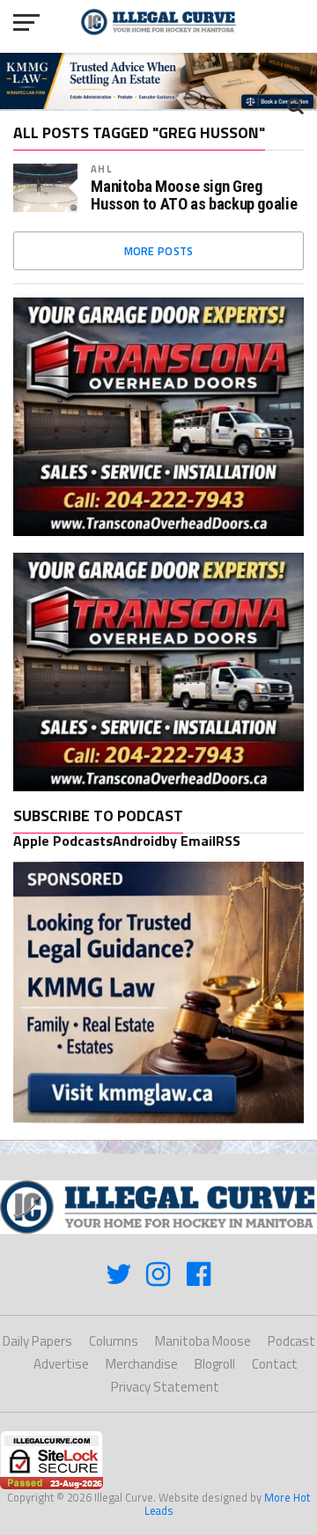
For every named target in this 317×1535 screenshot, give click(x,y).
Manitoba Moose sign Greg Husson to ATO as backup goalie (194, 195)
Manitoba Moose (203, 1341)
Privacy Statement (165, 1387)
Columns (113, 1341)
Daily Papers (37, 1341)
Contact (275, 1364)
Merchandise (142, 1364)
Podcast (291, 1341)
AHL (101, 168)
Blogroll (215, 1364)
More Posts (159, 251)
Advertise (61, 1364)
